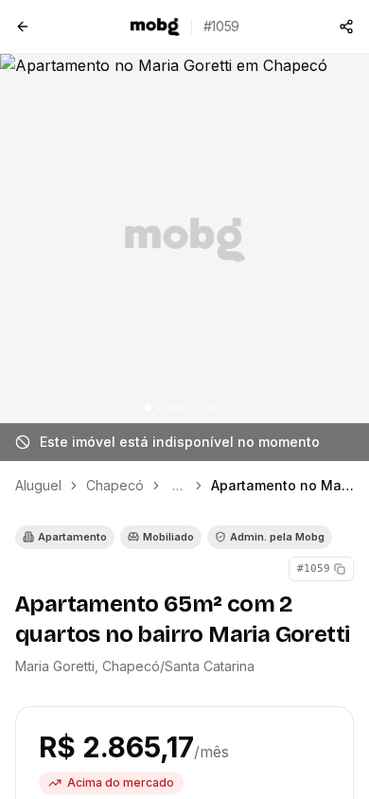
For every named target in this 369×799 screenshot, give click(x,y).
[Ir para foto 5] (191, 408)
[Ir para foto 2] (160, 408)
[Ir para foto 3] (170, 408)
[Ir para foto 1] (148, 408)
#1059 (313, 568)
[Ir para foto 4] (181, 408)
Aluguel (38, 485)
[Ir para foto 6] (201, 408)
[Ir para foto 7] (212, 408)
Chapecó (115, 485)
